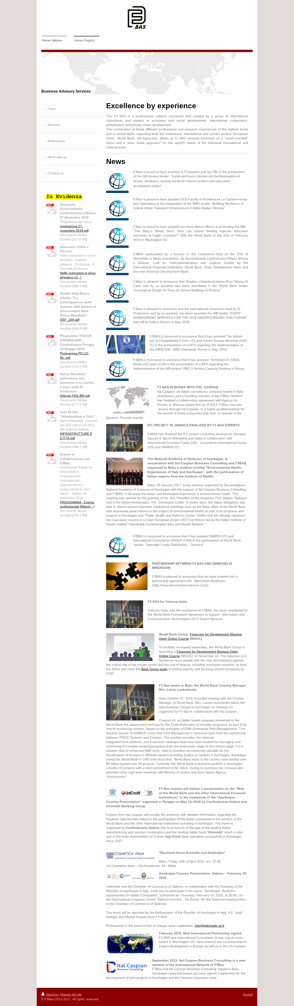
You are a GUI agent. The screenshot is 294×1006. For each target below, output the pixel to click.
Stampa (52, 994)
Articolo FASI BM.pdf (75, 396)
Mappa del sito (71, 994)
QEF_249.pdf (69, 320)
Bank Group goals (154, 669)
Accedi (248, 994)
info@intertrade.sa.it (209, 925)
